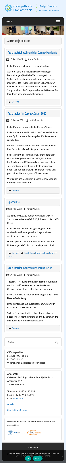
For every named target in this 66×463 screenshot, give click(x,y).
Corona (15, 101)
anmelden (33, 447)
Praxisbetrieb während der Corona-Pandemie (32, 52)
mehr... (37, 458)
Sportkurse (14, 202)
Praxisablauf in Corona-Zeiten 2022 (27, 113)
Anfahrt (11, 404)
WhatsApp (18, 398)
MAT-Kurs (29, 253)
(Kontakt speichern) (17, 410)
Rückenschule (41, 253)
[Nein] (62, 456)
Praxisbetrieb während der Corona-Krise (30, 268)
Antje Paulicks (35, 59)
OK (28, 458)
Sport (51, 253)
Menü (9, 21)
